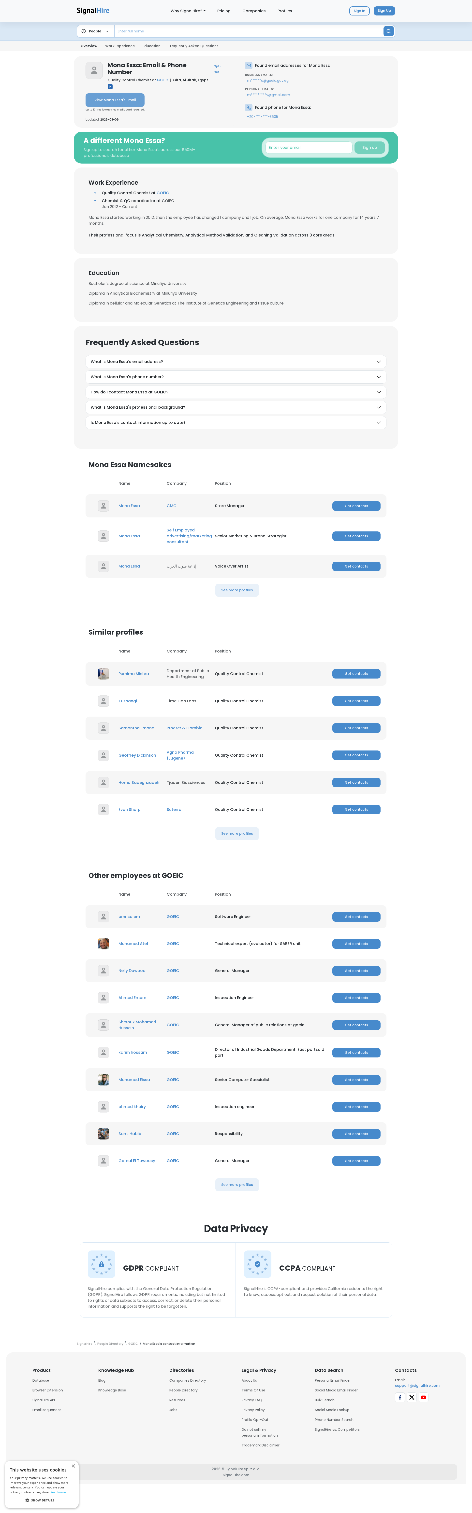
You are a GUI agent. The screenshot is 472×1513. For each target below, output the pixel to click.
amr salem (129, 916)
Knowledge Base (112, 1390)
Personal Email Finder (333, 1380)
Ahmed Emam (132, 997)
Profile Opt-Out (255, 1419)
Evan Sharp (129, 809)
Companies (254, 11)
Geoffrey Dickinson (137, 755)
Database (40, 1380)
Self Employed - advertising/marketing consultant (189, 536)
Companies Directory (187, 1380)
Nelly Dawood (132, 970)
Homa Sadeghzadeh (138, 782)
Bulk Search (325, 1400)
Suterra (174, 809)
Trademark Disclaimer (261, 1445)
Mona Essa (129, 506)
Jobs (173, 1409)
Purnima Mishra (133, 674)
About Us (249, 1380)
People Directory (183, 1390)
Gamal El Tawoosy (136, 1161)
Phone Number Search (334, 1419)
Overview (89, 45)
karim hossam (132, 1052)
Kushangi (127, 701)
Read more (58, 1492)
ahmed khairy (132, 1107)
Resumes (177, 1400)
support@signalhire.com (417, 1385)
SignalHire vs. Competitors (337, 1429)
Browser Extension (47, 1390)
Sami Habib (129, 1134)
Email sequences (46, 1409)
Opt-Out (217, 69)
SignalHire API (43, 1400)
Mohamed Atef (133, 943)
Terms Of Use (253, 1390)
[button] (42, 1500)
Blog (101, 1380)
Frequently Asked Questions (193, 45)
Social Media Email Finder (336, 1390)
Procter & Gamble (184, 728)
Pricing (224, 11)
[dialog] (42, 1484)
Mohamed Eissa (134, 1080)
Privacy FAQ (252, 1400)
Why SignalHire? (186, 11)
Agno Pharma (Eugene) (180, 755)
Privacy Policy (253, 1409)
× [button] (73, 1466)
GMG (172, 506)
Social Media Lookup (332, 1409)
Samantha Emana (136, 728)
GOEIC (162, 80)
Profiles (285, 11)
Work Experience (120, 45)
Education (152, 45)
